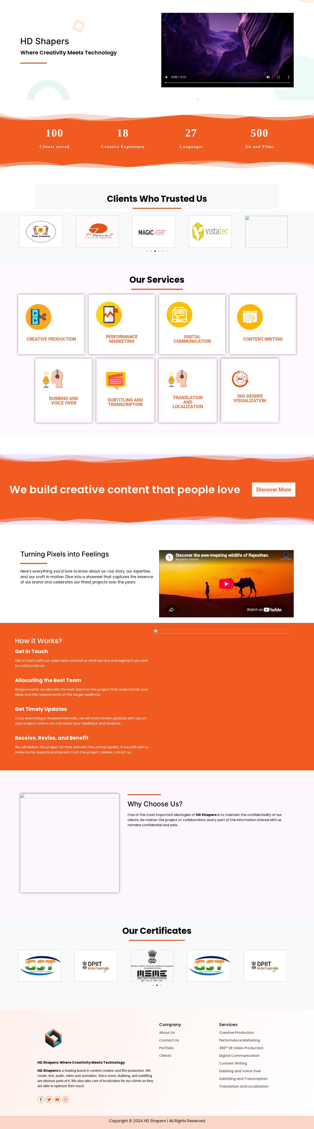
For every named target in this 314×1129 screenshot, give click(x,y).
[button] (23, 231)
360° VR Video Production (241, 1048)
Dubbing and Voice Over (240, 1071)
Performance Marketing (239, 1040)
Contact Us (169, 1040)
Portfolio (166, 1048)
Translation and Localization (244, 1086)
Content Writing (233, 1063)
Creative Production (236, 1032)
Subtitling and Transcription (243, 1078)
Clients (165, 1055)
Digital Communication (239, 1055)
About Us (167, 1032)
